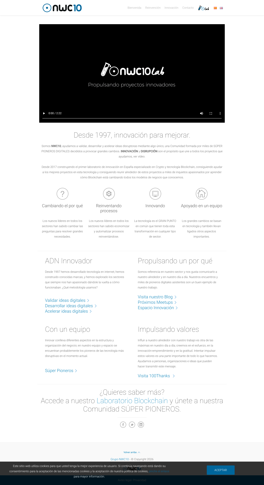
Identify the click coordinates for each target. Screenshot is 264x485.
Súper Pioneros (59, 370)
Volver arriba (129, 452)
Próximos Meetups (155, 302)
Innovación (171, 7)
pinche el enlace (159, 471)
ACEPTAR (221, 470)
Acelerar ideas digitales (66, 311)
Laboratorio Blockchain (132, 401)
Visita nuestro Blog (155, 297)
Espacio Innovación (156, 307)
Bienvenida (134, 7)
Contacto (188, 7)
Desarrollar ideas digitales (69, 306)
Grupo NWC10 (120, 459)
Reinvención (153, 7)
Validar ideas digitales (65, 300)
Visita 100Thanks (154, 376)
